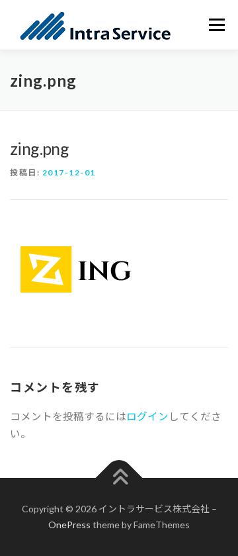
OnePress (69, 524)
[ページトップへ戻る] (119, 478)
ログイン (147, 416)
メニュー (216, 24)
